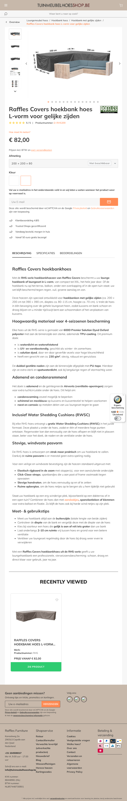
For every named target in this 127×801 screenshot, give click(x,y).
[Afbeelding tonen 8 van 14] (75, 102)
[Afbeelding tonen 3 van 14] (56, 102)
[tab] (45, 253)
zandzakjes (71, 499)
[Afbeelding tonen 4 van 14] (59, 102)
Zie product (36, 666)
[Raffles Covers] (109, 112)
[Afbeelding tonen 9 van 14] (78, 102)
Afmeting (15, 155)
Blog (38, 760)
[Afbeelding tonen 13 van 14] (94, 102)
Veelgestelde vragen (78, 740)
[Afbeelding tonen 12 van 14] (90, 102)
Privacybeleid (80, 208)
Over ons (72, 748)
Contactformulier (45, 740)
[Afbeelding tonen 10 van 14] (82, 102)
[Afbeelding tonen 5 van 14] (63, 102)
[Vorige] (26, 64)
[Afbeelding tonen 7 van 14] (71, 102)
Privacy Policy (75, 771)
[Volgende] (119, 64)
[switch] (117, 418)
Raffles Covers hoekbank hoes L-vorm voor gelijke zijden (58, 23)
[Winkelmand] (121, 5)
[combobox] (63, 13)
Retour (39, 736)
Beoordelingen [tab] (71, 253)
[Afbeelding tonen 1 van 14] (48, 102)
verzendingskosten (57, 798)
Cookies (71, 736)
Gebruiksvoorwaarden (102, 208)
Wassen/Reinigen (45, 763)
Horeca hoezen (44, 767)
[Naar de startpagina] (63, 5)
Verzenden (50, 704)
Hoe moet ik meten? (19, 132)
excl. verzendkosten (41, 149)
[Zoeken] (6, 14)
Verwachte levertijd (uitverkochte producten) (47, 748)
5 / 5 (28, 122)
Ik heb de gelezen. (27, 715)
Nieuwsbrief (42, 756)
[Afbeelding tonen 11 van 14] (86, 102)
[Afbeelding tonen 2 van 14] (52, 102)
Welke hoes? (74, 744)
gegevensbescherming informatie (28, 715)
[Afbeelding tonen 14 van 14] (97, 102)
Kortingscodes (44, 771)
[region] (63, 64)
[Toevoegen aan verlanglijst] (55, 598)
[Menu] (6, 5)
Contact (71, 752)
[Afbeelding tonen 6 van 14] (67, 102)
